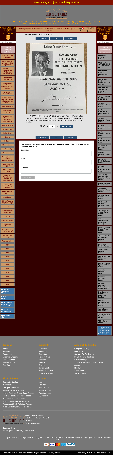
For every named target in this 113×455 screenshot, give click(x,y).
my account (43, 396)
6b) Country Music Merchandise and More (104, 168)
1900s (7, 249)
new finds (78, 351)
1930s (7, 261)
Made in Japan (7, 145)
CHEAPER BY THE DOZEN (7, 78)
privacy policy (9, 362)
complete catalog (81, 349)
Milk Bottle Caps (7, 149)
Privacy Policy (71, 29)
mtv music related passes (14, 399)
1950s (7, 269)
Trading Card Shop (7, 236)
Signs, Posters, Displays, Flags (7, 202)
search (41, 365)
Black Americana (7, 107)
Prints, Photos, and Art (7, 192)
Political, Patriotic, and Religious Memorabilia (7, 178)
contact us (7, 354)
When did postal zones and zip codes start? (6, 304)
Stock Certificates (7, 220)
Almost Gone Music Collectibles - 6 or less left (104, 82)
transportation (80, 373)
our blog (6, 365)
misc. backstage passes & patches (18, 407)
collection (43, 349)
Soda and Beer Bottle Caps (7, 211)
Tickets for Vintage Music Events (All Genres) (103, 221)
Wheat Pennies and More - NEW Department (7, 63)
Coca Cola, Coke (7, 125)
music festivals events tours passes (18, 393)
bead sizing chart (46, 371)
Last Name (24, 167)
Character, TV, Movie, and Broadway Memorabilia (7, 118)
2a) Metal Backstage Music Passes (104, 120)
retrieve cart (44, 357)
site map (42, 362)
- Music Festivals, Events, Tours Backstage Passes (104, 230)
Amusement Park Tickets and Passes (104, 258)
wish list (42, 360)
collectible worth (46, 373)
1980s (7, 280)
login (41, 382)
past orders (44, 388)
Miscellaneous (7, 153)
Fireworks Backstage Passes (101, 278)
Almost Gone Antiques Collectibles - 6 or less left (7, 85)
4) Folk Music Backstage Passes (102, 147)
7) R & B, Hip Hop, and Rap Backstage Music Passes (104, 177)
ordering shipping (10, 357)
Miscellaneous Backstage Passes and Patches (103, 294)
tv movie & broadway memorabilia (88, 362)
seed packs (79, 371)
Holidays (7, 141)
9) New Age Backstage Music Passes (104, 190)
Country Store (7, 129)
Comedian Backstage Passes (101, 271)
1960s (7, 273)
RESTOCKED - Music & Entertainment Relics (103, 73)
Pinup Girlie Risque (7, 170)
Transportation (7, 241)
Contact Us (60, 29)
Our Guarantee (38, 29)
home (5, 349)
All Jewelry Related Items (7, 93)
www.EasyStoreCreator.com (98, 453)
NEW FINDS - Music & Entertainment (103, 57)
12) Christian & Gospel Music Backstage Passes (103, 213)
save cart (43, 354)
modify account (45, 390)
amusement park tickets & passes (17, 404)
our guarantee (9, 360)
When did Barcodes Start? (6, 310)
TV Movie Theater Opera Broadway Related (104, 315)
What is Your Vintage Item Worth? (5, 291)
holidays (78, 368)
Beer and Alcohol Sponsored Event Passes (104, 264)
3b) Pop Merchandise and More (104, 140)
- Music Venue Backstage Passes (103, 251)
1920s (7, 257)
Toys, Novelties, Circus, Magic (7, 230)
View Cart (49, 30)
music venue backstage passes (16, 401)
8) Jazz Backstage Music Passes (104, 184)
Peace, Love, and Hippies (7, 165)
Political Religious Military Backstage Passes (104, 303)
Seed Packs (7, 197)
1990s (7, 284)
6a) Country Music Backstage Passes (104, 161)
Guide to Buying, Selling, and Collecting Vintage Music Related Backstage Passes (104, 330)
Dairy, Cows (7, 133)
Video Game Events (102, 322)
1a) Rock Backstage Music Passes (104, 104)
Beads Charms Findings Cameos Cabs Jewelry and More (7, 100)
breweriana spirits (81, 360)
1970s (7, 277)
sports (77, 365)
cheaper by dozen (11, 388)
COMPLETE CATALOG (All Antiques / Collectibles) (7, 71)
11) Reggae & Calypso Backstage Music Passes (104, 204)
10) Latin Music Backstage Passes (103, 196)
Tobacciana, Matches (7, 225)
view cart (43, 351)
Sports (7, 216)
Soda (7, 207)
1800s (7, 245)
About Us (50, 29)
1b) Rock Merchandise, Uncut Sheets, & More (103, 112)
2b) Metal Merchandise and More (104, 126)
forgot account (45, 393)
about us (7, 351)
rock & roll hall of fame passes (17, 396)
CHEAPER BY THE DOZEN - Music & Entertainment (103, 90)
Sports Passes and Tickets (103, 310)
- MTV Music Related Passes (103, 245)
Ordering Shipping (25, 29)
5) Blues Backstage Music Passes (104, 154)
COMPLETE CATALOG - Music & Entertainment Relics (104, 65)
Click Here (47, 35)
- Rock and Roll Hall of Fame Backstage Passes (103, 238)
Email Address (25, 150)
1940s (7, 265)
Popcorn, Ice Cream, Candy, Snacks (7, 185)
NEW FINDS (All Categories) (7, 56)
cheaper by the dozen (84, 354)
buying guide (44, 368)
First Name (24, 159)
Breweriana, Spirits (7, 111)
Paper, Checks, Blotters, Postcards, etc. (7, 158)
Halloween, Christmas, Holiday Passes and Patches (103, 286)
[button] (42, 38)
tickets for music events (13, 390)
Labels (7, 137)
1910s (7, 253)
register (42, 385)
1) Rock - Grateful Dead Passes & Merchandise (104, 98)
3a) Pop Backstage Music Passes (104, 133)
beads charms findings (84, 357)
